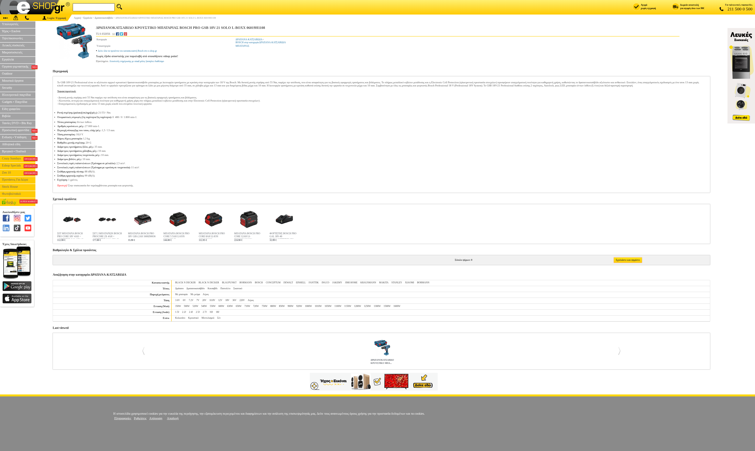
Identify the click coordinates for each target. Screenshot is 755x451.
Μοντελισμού (208, 318)
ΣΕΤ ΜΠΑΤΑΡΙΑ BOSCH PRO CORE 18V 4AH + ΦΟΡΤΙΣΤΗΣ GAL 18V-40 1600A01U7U (70, 235)
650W (238, 306)
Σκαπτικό (237, 288)
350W (178, 306)
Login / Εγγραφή (56, 17)
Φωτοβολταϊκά (11, 193)
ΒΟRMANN (423, 282)
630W (230, 306)
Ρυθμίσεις (140, 418)
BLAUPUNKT (229, 282)
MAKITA (384, 282)
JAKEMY (337, 282)
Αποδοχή (173, 418)
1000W (308, 306)
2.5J (198, 312)
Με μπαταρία (181, 294)
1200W (357, 306)
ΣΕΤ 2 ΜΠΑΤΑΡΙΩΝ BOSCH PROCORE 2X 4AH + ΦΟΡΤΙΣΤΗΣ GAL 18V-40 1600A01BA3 (107, 235)
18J (217, 312)
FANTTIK (314, 282)
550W (212, 306)
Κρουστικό (193, 318)
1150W (347, 306)
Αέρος (206, 294)
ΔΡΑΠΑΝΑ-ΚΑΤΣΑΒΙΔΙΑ (249, 39)
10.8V (212, 300)
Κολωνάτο (180, 318)
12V (220, 300)
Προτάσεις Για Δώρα (15, 179)
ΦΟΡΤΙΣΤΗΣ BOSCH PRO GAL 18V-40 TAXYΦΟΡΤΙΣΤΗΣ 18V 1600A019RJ (283, 235)
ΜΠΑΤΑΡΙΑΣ (242, 46)
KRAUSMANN (368, 282)
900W (290, 306)
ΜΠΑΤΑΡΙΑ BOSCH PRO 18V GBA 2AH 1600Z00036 (142, 235)
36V (234, 300)
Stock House (10, 186)
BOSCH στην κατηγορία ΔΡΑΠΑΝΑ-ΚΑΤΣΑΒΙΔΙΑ (261, 42)
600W (221, 306)
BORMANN (245, 282)
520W (195, 306)
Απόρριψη (155, 418)
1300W (377, 306)
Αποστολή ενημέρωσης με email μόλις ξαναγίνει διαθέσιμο (136, 61)
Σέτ (219, 318)
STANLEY (396, 282)
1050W (328, 306)
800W (273, 306)
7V (197, 300)
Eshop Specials (18, 165)
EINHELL (301, 282)
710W (247, 306)
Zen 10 (18, 172)
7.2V (191, 300)
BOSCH (259, 282)
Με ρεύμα (195, 294)
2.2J (184, 312)
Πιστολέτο (225, 288)
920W (299, 306)
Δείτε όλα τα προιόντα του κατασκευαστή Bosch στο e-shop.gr (127, 50)
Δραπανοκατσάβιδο (195, 288)
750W (264, 306)
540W (204, 306)
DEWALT (288, 282)
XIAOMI (409, 282)
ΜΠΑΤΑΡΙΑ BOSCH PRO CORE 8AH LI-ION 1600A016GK (212, 235)
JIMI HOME (351, 282)
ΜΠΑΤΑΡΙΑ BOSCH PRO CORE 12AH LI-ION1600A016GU (247, 235)
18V (227, 300)
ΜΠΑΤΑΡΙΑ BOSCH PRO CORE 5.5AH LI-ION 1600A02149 (176, 235)
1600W (396, 306)
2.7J (205, 312)
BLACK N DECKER (185, 282)
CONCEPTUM (273, 282)
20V (204, 300)
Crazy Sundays (18, 158)
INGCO (325, 282)
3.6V (177, 300)
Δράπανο (179, 288)
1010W (318, 306)
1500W (387, 306)
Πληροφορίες (122, 418)
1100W (337, 306)
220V (242, 300)
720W (256, 306)
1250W (367, 306)
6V (184, 300)
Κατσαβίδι (212, 288)
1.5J (177, 312)
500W (187, 306)
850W (282, 306)
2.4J (191, 312)
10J (211, 312)
